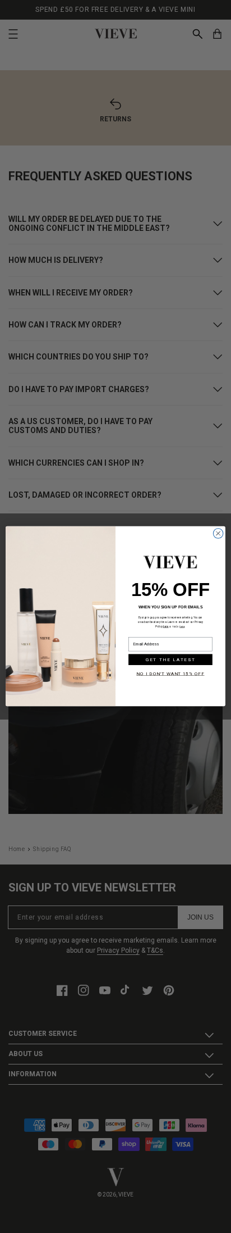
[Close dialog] (218, 534)
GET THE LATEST (170, 660)
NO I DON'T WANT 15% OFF (170, 673)
